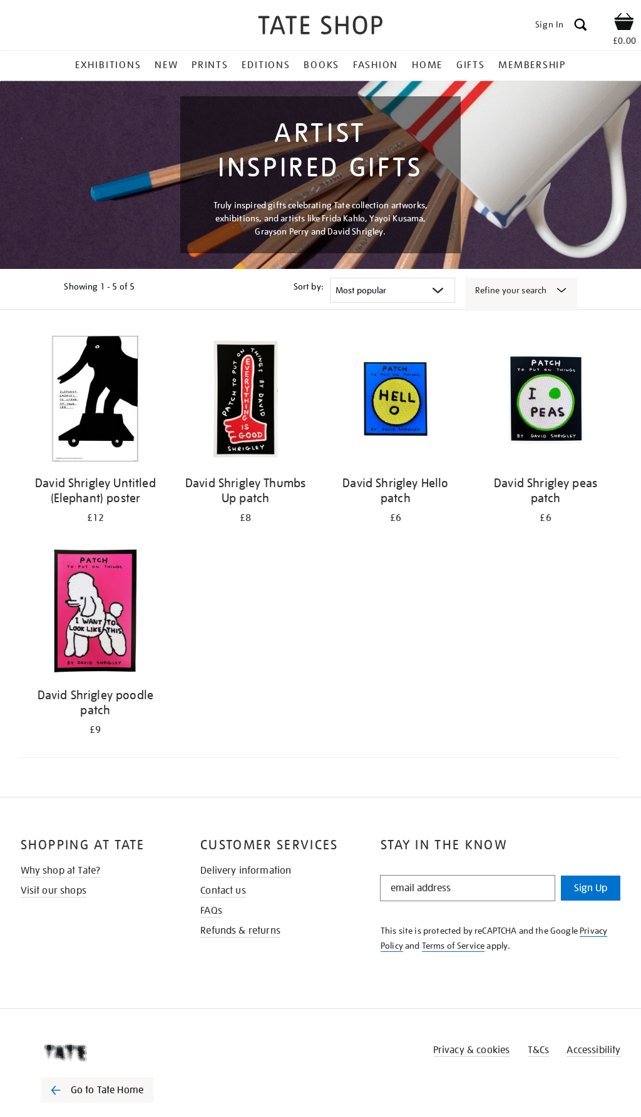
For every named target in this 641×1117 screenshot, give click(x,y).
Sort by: (309, 286)
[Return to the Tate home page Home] (320, 27)
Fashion (375, 65)
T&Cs (539, 1050)
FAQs (211, 910)
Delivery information (245, 870)
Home (427, 65)
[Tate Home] (106, 1053)
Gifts (470, 65)
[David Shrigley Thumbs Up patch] (245, 401)
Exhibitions (108, 65)
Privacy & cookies (471, 1050)
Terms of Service (453, 945)
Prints (210, 65)
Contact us (223, 890)
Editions (266, 65)
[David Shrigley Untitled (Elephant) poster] (96, 401)
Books (321, 65)
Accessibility (593, 1050)
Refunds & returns (240, 930)
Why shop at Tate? (61, 870)
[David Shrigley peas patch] (546, 401)
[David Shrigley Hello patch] (395, 401)
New (166, 65)
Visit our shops (53, 890)
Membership (532, 65)
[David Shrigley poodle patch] (96, 613)
